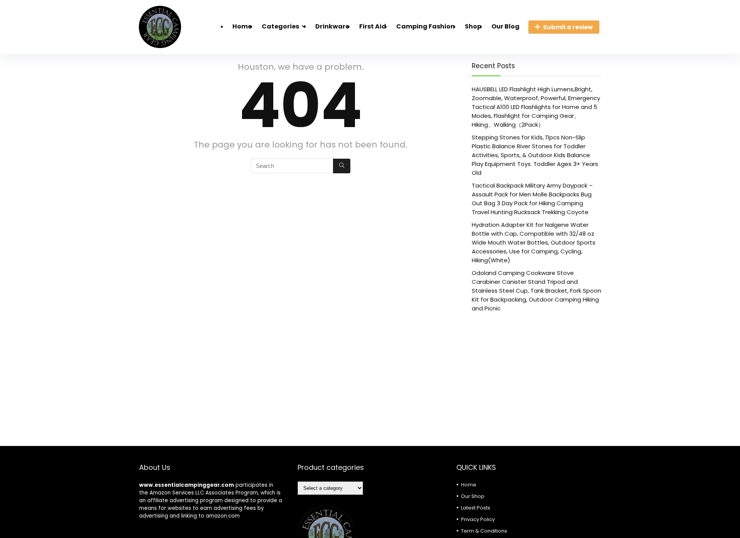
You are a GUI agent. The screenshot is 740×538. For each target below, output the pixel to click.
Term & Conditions (484, 531)
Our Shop (472, 496)
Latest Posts (475, 507)
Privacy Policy (478, 519)
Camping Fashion (425, 26)
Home (242, 26)
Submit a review (568, 27)
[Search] (341, 166)
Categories (280, 26)
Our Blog (505, 26)
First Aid (372, 26)
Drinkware (332, 26)
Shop (473, 26)
